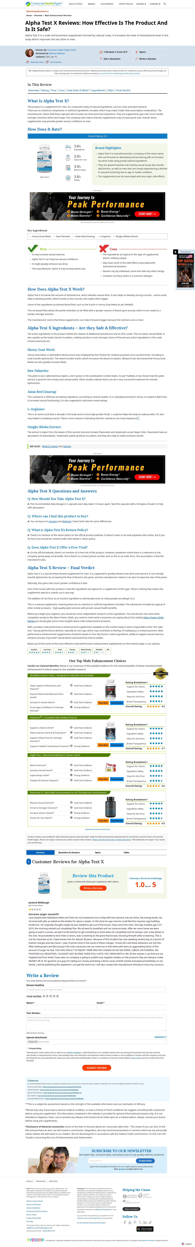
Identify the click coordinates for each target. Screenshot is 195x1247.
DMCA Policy (53, 1181)
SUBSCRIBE (145, 1160)
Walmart (66, 521)
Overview (33, 90)
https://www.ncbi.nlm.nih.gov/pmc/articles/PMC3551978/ (62, 1087)
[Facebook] (125, 1222)
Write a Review (147, 58)
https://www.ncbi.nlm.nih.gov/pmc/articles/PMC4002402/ (59, 1090)
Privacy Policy (96, 1218)
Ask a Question (112, 58)
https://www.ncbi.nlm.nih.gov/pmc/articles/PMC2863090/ (64, 1099)
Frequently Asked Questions (37, 1211)
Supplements (107, 4)
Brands (91, 4)
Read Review (117, 703)
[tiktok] (150, 1222)
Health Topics (75, 4)
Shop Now (103, 703)
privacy (122, 1169)
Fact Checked (55, 62)
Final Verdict (123, 90)
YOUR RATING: (34, 996)
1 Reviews (115, 51)
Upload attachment (36, 1037)
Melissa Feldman (57, 53)
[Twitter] (140, 1222)
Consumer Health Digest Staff (61, 50)
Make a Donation (131, 1209)
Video (126, 852)
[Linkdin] (145, 1222)
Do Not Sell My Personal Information (91, 1223)
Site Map (29, 1221)
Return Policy (31, 1215)
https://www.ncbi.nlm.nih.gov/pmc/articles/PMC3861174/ (62, 1093)
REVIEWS (140, 4)
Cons (62, 90)
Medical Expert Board (34, 1201)
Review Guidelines (74, 1052)
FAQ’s (110, 90)
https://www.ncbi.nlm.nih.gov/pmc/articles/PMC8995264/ (57, 1096)
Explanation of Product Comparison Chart (97, 829)
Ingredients (98, 90)
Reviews (40, 852)
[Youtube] (130, 1222)
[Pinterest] (135, 1222)
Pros (53, 90)
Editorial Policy (41, 1181)
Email (100, 1002)
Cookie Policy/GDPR (33, 1218)
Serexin (67, 446)
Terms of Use (136, 1058)
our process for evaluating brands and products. (119, 73)
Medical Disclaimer (102, 1209)
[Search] (165, 4)
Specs (142, 51)
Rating (45, 90)
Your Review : (33, 1013)
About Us (29, 1181)
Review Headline (35, 985)
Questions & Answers (69, 852)
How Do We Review (33, 1204)
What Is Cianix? (50, 446)
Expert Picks (125, 4)
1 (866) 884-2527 (48, 1231)
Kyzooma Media (148, 1240)
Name (30, 1002)
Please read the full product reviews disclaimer (111, 839)
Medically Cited (37, 62)
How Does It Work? (78, 90)
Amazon (53, 521)
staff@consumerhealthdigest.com (39, 1228)
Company (154, 4)
